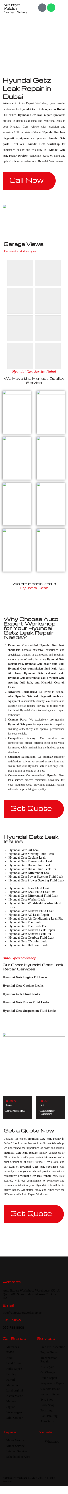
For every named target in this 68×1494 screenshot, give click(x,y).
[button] (34, 977)
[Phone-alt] (42, 7)
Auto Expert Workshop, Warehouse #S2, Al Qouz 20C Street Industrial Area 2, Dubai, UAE (31, 1294)
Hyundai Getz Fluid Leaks (21, 994)
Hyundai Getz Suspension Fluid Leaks (29, 1010)
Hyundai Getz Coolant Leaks (23, 985)
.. (12, 1481)
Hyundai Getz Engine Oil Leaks (25, 977)
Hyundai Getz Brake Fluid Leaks (26, 1002)
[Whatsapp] (51, 7)
